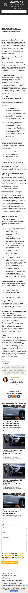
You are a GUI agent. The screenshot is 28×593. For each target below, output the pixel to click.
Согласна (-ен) (14, 591)
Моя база (16, 2)
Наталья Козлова (15, 377)
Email (3, 532)
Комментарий (5, 537)
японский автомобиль (19, 373)
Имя (2, 527)
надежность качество (18, 367)
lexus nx (7, 366)
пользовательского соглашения (16, 589)
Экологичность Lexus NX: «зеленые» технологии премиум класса (12, 511)
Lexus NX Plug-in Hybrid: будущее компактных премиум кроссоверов (11, 423)
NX (13, 33)
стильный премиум (9, 372)
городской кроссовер (17, 366)
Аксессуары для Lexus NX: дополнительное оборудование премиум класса (12, 452)
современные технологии (16, 370)
